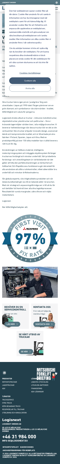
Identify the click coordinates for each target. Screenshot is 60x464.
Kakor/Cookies (26, 447)
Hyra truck (7, 403)
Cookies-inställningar (30, 73)
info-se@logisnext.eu (15, 440)
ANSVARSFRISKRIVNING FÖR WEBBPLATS (19, 450)
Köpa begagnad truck (11, 406)
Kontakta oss (43, 324)
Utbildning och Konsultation (14, 413)
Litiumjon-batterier (39, 385)
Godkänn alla (30, 80)
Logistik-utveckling (39, 382)
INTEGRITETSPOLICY (11, 447)
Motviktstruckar (9, 382)
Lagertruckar (8, 385)
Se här (24, 351)
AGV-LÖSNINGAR (37, 392)
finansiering (36, 389)
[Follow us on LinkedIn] (4, 373)
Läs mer (11, 324)
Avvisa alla (30, 88)
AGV (3, 389)
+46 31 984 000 (19, 436)
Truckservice (8, 400)
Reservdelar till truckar (13, 409)
